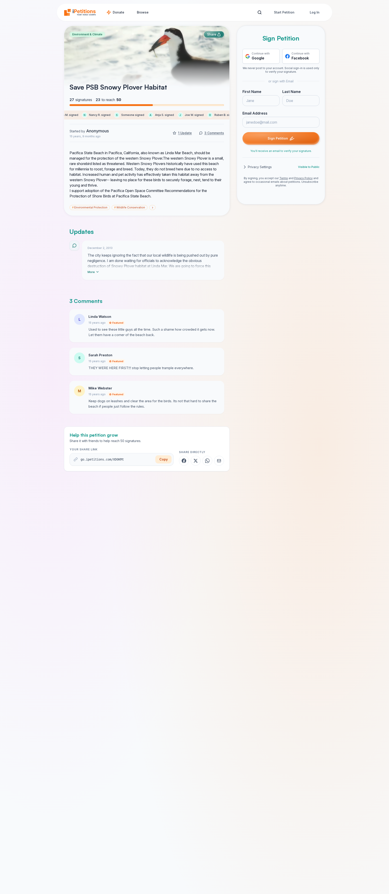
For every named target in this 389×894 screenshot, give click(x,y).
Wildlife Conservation (129, 207)
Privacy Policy (303, 178)
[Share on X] (196, 461)
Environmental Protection (89, 207)
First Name (251, 91)
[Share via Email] (219, 461)
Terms (283, 178)
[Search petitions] (259, 12)
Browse (143, 12)
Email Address (254, 113)
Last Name (291, 91)
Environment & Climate (87, 34)
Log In (314, 12)
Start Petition (284, 12)
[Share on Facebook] (184, 461)
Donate (118, 12)
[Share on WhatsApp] (207, 461)
